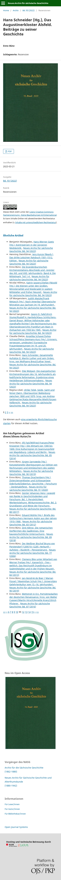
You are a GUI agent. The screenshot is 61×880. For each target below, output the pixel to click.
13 (26, 612)
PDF (10, 151)
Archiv (16, 10)
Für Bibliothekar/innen (15, 813)
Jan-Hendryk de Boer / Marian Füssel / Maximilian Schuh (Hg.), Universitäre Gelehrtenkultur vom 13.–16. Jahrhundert (33, 581)
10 (17, 612)
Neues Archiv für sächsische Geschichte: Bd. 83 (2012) (30, 523)
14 (29, 612)
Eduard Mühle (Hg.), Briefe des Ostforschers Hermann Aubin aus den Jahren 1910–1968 (33, 518)
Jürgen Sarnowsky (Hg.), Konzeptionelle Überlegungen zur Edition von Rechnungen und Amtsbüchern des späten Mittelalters (33, 466)
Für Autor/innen (12, 809)
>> (12, 412)
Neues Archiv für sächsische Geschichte (28, 3)
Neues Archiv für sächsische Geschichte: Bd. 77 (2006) (32, 553)
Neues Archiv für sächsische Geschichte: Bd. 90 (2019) (31, 473)
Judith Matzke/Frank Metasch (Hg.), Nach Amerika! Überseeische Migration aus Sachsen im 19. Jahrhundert (32, 301)
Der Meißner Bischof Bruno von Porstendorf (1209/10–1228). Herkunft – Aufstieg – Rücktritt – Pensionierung (32, 546)
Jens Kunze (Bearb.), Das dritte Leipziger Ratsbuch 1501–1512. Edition (31, 257)
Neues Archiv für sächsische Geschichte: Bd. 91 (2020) (28, 488)
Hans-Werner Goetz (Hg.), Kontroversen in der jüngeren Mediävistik (31, 244)
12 (23, 612)
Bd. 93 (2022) (29, 10)
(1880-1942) (11, 785)
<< (4, 612)
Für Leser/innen (12, 804)
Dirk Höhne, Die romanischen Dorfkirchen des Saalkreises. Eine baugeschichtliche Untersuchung (31, 531)
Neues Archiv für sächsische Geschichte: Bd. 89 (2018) (31, 537)
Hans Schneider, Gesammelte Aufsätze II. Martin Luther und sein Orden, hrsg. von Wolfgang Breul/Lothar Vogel (31, 358)
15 (32, 612)
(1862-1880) (11, 771)
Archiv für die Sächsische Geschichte (24, 767)
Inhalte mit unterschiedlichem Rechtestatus (35, 222)
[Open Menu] (3, 3)
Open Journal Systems (16, 827)
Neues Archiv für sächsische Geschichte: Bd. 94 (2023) (31, 250)
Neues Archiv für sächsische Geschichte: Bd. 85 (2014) (32, 455)
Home (6, 10)
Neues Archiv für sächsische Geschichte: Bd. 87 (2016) (29, 605)
